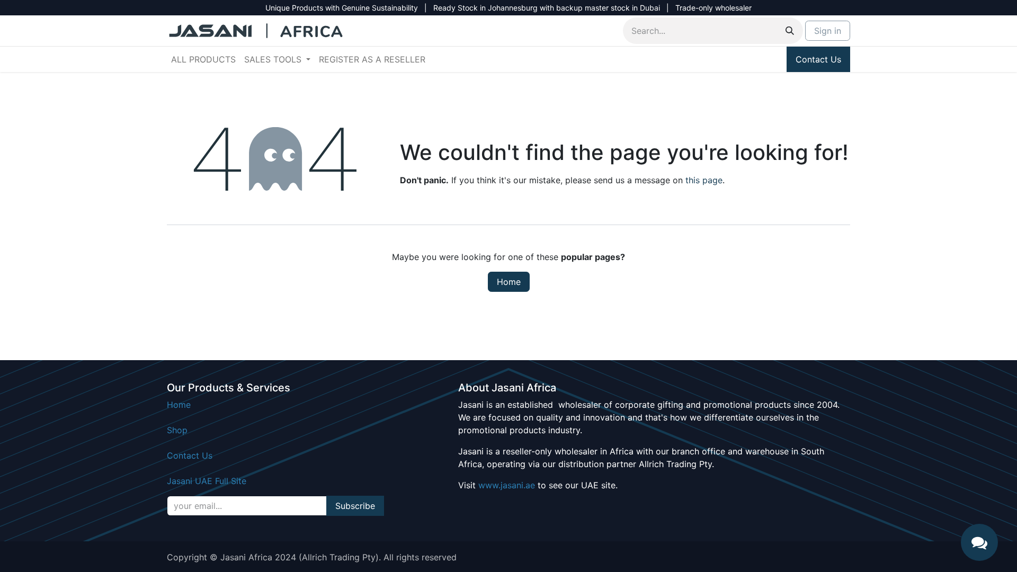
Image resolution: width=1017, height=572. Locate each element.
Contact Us (818, 59)
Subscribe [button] (355, 506)
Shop (177, 430)
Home (509, 281)
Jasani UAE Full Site (206, 481)
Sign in (827, 30)
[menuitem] (203, 59)
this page (703, 180)
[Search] (790, 30)
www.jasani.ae (506, 485)
